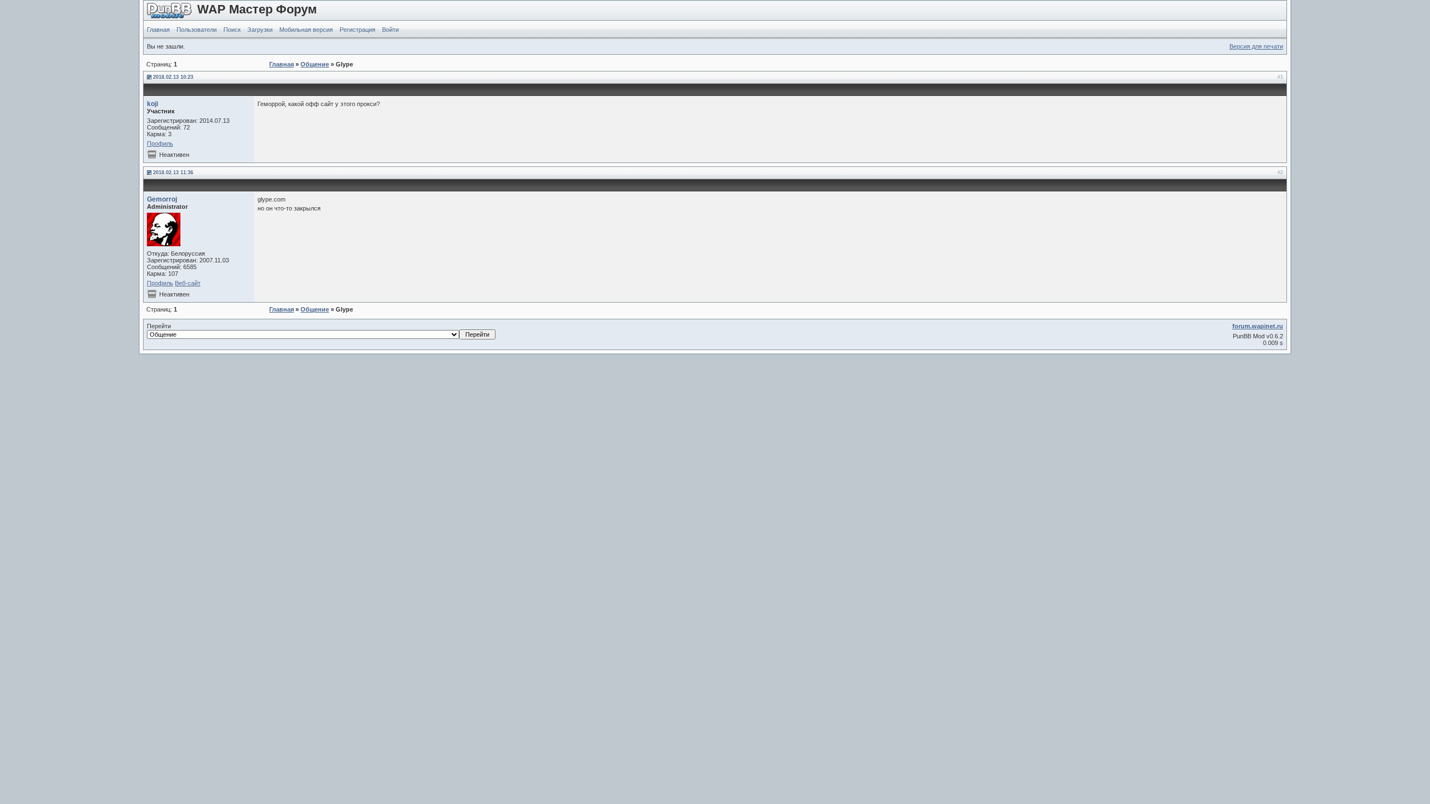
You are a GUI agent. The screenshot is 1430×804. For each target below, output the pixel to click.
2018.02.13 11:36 (173, 172)
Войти (390, 29)
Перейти (159, 326)
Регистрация (357, 29)
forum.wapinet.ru (1257, 326)
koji (152, 104)
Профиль (160, 143)
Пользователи (197, 29)
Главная (158, 29)
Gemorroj (162, 199)
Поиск (232, 29)
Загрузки (260, 29)
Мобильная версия (306, 29)
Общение (315, 64)
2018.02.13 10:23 (173, 77)
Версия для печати (1256, 46)
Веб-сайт (188, 283)
